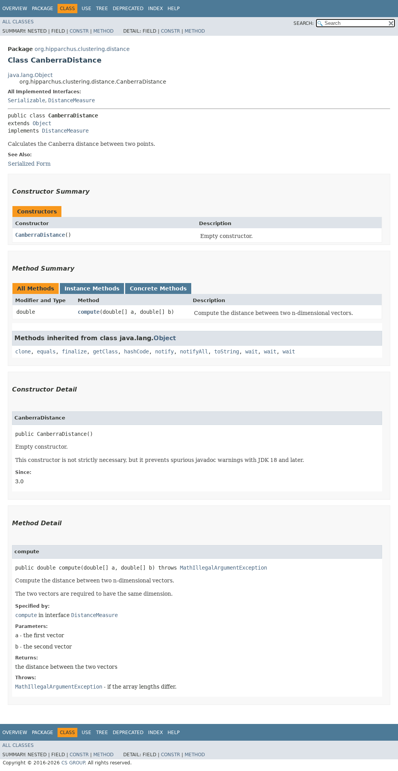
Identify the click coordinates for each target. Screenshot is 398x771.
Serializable (26, 100)
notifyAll (194, 351)
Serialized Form (29, 164)
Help (174, 8)
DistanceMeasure (71, 100)
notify (164, 351)
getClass (105, 351)
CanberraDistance (40, 235)
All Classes (18, 21)
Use (86, 8)
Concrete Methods (158, 288)
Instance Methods (92, 288)
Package (42, 8)
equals (46, 351)
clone (23, 351)
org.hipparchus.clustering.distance (82, 49)
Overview (14, 8)
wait (251, 351)
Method (103, 31)
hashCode (136, 351)
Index (155, 8)
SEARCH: (303, 23)
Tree (102, 8)
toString (226, 351)
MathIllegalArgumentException (223, 568)
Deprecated (128, 8)
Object (42, 123)
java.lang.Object (30, 75)
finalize (74, 351)
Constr (79, 31)
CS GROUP (73, 763)
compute (89, 312)
